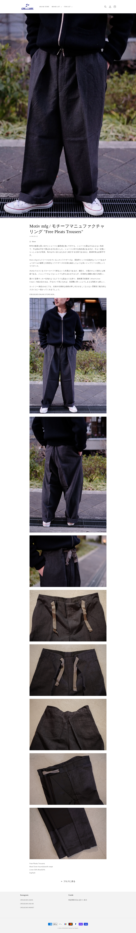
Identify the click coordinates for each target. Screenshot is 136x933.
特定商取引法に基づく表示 (77, 900)
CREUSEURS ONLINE (27, 904)
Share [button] (34, 241)
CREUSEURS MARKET (27, 907)
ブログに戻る (69, 881)
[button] (56, 6)
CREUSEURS (65, 928)
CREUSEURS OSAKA (26, 900)
